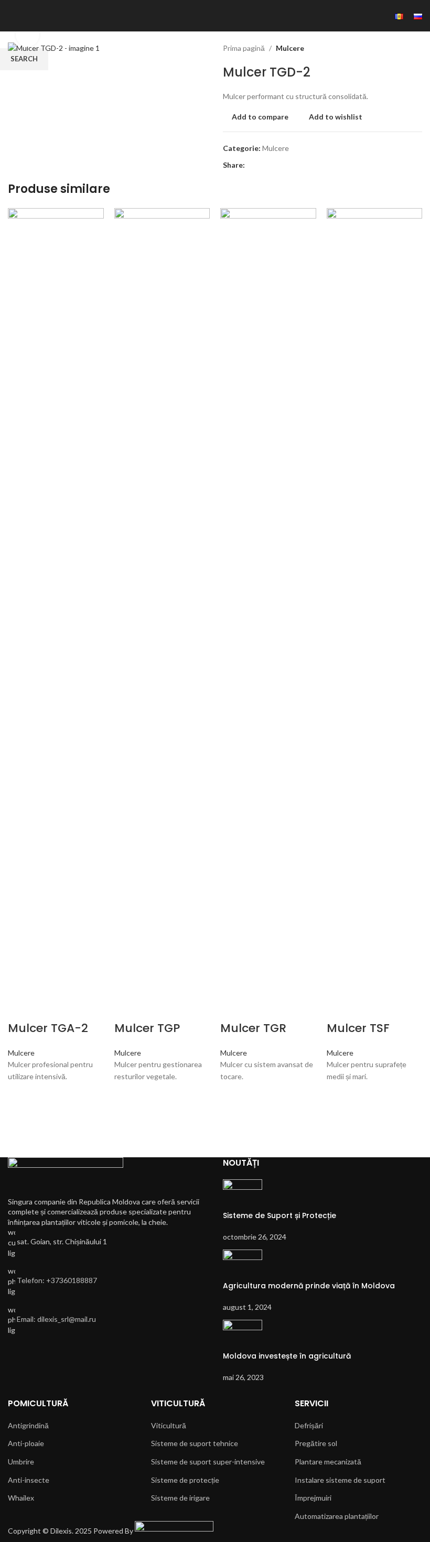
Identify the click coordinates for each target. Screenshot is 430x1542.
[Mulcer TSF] (375, 600)
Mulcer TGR (253, 1028)
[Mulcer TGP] (162, 600)
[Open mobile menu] (12, 15)
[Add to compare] (21, 1007)
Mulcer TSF (358, 1028)
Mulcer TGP (147, 1028)
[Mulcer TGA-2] (56, 600)
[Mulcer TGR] (268, 600)
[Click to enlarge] (27, 35)
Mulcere (21, 1052)
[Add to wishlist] (21, 1095)
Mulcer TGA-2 (48, 1028)
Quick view (21, 1134)
